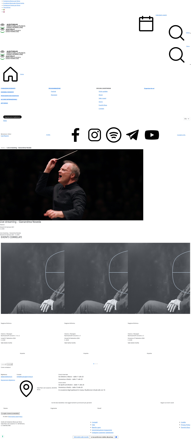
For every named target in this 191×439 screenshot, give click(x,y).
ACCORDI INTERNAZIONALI (9, 99)
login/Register (5, 136)
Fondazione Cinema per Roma (11, 5)
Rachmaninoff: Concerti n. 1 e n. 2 (10, 335)
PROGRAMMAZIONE (55, 88)
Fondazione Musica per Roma (11, 1)
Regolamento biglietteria (12, 117)
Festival (53, 91)
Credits (183, 422)
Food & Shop (103, 105)
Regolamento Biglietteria (8, 380)
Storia (101, 102)
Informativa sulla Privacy (15, 416)
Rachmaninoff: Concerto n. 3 (136, 335)
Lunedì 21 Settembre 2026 (8, 338)
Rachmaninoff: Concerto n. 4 (72, 335)
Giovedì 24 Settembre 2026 (72, 338)
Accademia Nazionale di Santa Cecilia (13, 3)
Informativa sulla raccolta (81, 437)
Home (22, 74)
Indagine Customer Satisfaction (102, 433)
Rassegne (54, 95)
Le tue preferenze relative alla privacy (102, 437)
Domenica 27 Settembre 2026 (136, 338)
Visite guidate (103, 91)
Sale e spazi (102, 98)
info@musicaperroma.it (25, 377)
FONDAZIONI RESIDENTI (8, 88)
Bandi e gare (96, 427)
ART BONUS (4, 103)
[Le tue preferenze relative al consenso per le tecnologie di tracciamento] (2, 436)
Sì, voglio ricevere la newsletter (10, 413)
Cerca (188, 46)
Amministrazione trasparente (102, 430)
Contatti (101, 108)
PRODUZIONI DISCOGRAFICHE (10, 96)
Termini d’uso (185, 427)
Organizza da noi (149, 88)
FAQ (93, 425)
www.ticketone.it (6, 377)
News (5, 121)
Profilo (48, 135)
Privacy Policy (185, 425)
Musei (101, 95)
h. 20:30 (3, 340)
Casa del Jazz (6, 7)
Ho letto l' (12, 416)
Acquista (22, 353)
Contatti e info (181, 135)
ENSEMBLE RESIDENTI (7, 92)
